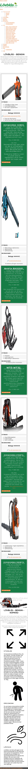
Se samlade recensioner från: (12, 116)
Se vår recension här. (15, 450)
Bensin (7, 13)
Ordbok (5, 45)
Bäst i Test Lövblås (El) (11, 26)
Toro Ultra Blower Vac (11, 41)
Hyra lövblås (6, 47)
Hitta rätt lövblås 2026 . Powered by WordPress (11, 768)
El (6, 15)
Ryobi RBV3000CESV (11, 38)
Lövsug (5, 18)
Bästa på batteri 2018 (11, 29)
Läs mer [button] (14, 143)
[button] (14, 102)
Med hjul (5, 20)
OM (4, 51)
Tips (4, 48)
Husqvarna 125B (10, 34)
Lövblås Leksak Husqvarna (12, 40)
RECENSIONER (6, 110)
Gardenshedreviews (15, 260)
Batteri (7, 14)
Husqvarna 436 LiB (10, 36)
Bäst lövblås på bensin (11, 28)
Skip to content (3, 0)
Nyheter (5, 44)
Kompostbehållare (10, 22)
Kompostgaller (9, 24)
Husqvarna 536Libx (10, 33)
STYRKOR (4, 102)
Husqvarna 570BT (10, 37)
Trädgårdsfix (9, 49)
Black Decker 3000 (10, 30)
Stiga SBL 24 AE (10, 42)
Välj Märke (5, 17)
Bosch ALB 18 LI (10, 32)
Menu (1, 9)
